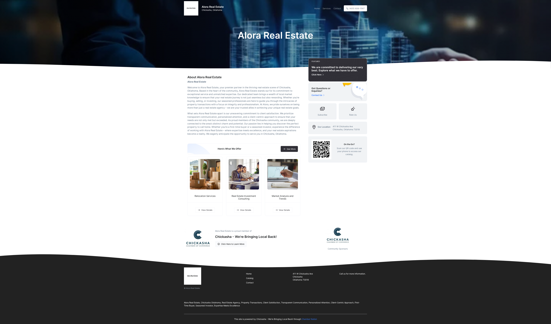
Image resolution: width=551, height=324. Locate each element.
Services (327, 8)
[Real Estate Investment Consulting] (244, 174)
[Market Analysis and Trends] (282, 174)
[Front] (191, 8)
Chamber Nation (309, 319)
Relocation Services (205, 196)
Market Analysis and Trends (282, 197)
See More (291, 149)
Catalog (249, 278)
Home (317, 8)
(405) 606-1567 (357, 8)
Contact (337, 8)
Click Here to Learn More (232, 244)
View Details (206, 210)
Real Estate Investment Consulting (244, 197)
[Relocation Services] (205, 174)
